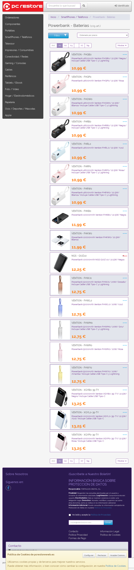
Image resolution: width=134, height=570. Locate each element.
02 (65, 45)
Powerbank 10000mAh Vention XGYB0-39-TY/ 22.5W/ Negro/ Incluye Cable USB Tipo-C (99, 394)
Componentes (12, 24)
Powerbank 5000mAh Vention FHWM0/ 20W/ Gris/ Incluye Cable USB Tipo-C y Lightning (98, 327)
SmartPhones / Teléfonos (18, 37)
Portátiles (10, 30)
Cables (8, 69)
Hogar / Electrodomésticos (19, 95)
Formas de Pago (77, 538)
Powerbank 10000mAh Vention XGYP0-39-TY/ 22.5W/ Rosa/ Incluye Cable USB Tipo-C (99, 439)
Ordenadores (12, 17)
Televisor (10, 43)
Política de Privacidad (102, 508)
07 (82, 45)
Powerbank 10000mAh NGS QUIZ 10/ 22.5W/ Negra (98, 259)
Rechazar (102, 555)
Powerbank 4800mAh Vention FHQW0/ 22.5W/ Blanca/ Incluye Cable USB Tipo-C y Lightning (95, 104)
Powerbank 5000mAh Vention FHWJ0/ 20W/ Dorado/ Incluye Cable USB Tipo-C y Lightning (99, 283)
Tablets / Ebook (13, 82)
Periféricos (10, 76)
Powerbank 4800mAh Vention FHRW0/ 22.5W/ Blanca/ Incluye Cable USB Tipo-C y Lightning (95, 193)
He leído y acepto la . (91, 515)
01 (60, 45)
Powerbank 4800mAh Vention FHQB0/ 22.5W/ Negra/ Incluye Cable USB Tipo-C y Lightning (99, 59)
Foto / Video (12, 89)
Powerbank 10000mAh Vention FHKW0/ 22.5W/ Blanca (96, 238)
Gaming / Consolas (15, 63)
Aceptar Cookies (117, 555)
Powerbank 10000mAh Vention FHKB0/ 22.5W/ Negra (99, 214)
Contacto (73, 531)
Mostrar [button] (121, 45)
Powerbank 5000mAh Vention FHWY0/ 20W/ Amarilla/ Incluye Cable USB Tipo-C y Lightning (95, 372)
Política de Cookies (116, 566)
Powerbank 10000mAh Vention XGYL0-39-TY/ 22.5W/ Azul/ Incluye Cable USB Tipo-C (99, 417)
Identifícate (123, 5)
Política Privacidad (78, 535)
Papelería (10, 102)
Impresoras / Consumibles (19, 50)
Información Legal (109, 531)
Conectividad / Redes (16, 56)
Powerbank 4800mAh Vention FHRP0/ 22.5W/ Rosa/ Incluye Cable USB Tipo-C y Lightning (98, 171)
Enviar (108, 522)
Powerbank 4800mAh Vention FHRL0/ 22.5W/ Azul (98, 147)
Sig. (88, 45)
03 (71, 45)
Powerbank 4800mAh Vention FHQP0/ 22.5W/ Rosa (98, 80)
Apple (8, 115)
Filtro (57, 35)
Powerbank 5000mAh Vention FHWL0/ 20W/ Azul (97, 304)
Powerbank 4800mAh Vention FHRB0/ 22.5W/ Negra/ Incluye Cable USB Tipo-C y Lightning (99, 126)
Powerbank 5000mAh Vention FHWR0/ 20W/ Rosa (97, 349)
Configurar (88, 555)
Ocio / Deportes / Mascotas (20, 108)
